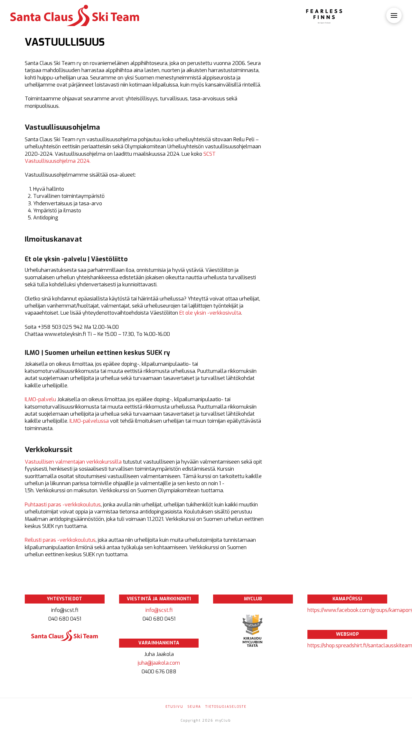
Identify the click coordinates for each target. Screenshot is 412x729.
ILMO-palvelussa (90, 421)
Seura (194, 707)
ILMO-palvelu (40, 399)
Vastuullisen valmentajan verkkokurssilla (73, 461)
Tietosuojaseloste (226, 707)
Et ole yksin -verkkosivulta (210, 312)
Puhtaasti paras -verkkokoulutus (63, 504)
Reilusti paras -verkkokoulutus (60, 540)
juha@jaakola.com (159, 663)
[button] (394, 15)
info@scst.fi (159, 610)
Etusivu (174, 707)
